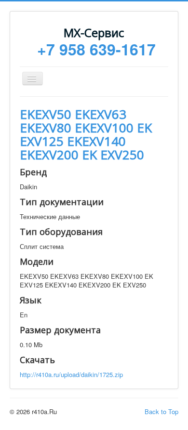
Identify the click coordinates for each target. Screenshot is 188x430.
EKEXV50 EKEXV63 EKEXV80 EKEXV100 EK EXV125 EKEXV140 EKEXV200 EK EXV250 (86, 134)
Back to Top (161, 411)
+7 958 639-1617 (96, 49)
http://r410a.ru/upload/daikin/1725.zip (71, 374)
